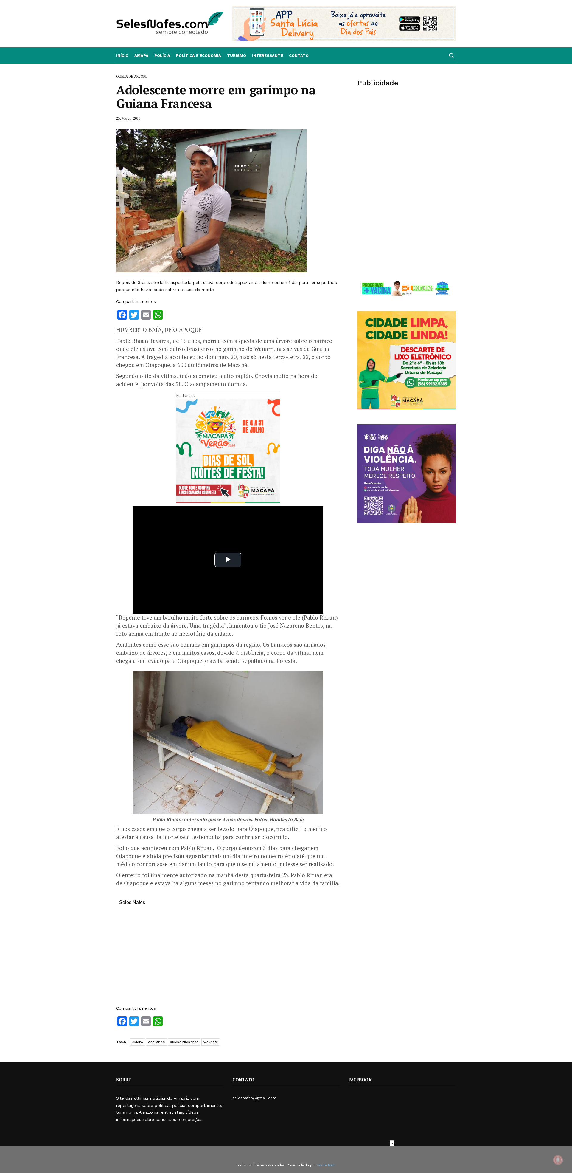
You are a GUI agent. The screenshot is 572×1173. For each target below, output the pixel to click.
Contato (299, 55)
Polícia (162, 55)
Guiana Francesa (184, 1042)
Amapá (141, 55)
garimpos (156, 1042)
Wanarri (210, 1042)
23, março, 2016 (128, 118)
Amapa (137, 1042)
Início (122, 55)
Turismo (236, 55)
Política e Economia (198, 55)
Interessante (267, 55)
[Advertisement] (228, 958)
